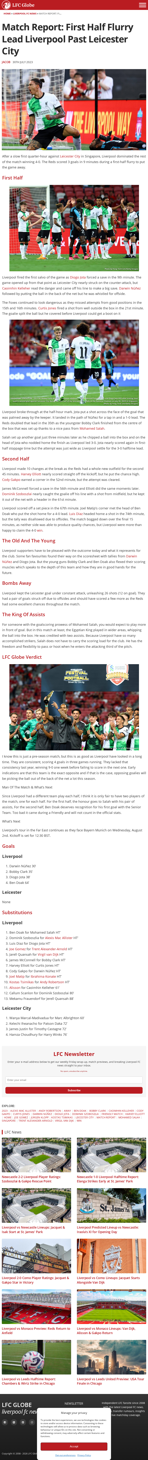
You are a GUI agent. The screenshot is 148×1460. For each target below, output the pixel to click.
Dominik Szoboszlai (17, 494)
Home (7, 13)
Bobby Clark (97, 1110)
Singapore (9, 1120)
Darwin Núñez (130, 288)
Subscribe (74, 1090)
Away (67, 1110)
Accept (74, 1446)
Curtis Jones (47, 308)
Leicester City (70, 156)
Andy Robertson (52, 982)
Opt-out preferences (65, 1455)
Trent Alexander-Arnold (49, 949)
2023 (5, 1110)
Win (79, 1120)
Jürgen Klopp (40, 1117)
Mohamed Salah (92, 428)
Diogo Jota (78, 277)
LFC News (13, 1132)
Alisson (14, 987)
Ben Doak (80, 1110)
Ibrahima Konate (43, 976)
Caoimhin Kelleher (16, 288)
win (39, 530)
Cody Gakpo (11, 479)
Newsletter (74, 1403)
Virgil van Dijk (48, 954)
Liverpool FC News (24, 13)
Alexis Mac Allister (59, 938)
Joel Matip (17, 976)
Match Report (106, 1117)
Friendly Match (112, 1114)
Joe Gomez (17, 949)
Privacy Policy (84, 1455)
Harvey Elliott (31, 474)
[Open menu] (142, 5)
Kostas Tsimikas (21, 982)
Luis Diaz (76, 514)
